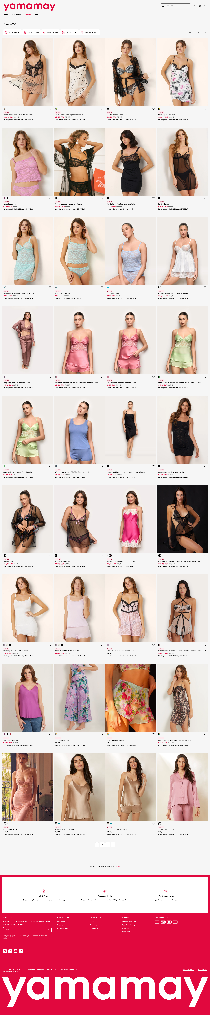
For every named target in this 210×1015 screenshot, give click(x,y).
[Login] (194, 5)
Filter (205, 32)
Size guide (61, 922)
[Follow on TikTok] (21, 951)
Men (36, 14)
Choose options (37, 102)
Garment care (62, 928)
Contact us (94, 928)
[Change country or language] (200, 6)
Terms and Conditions (35, 970)
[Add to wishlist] (50, 108)
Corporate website (129, 922)
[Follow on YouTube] (16, 951)
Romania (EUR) (188, 969)
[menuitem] (176, 5)
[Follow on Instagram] (5, 951)
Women (28, 14)
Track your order (96, 925)
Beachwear (16, 14)
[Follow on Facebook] (10, 951)
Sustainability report (129, 925)
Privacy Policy (52, 970)
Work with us (127, 932)
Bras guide (61, 925)
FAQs (92, 922)
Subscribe (47, 930)
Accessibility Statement (68, 970)
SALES (5, 14)
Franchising (126, 928)
